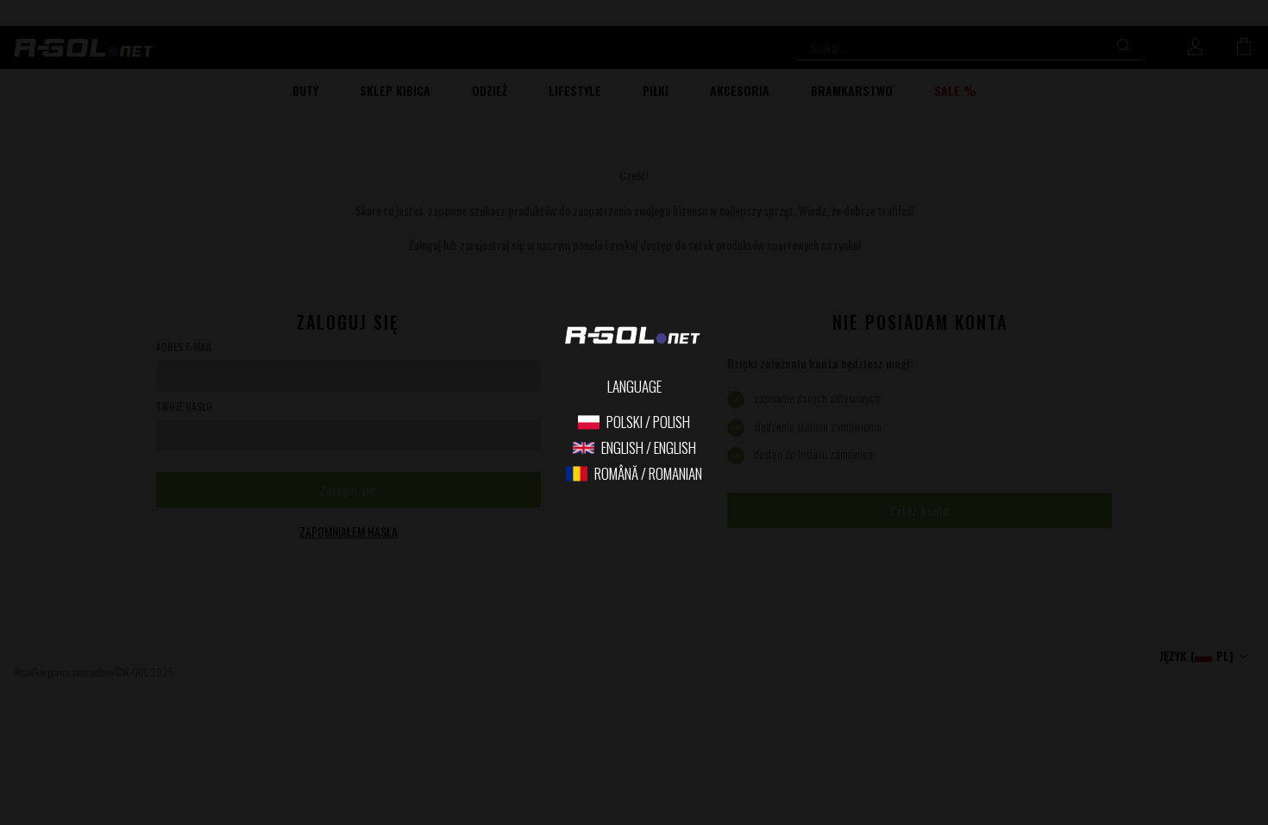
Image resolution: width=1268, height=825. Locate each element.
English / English (648, 448)
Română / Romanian (648, 474)
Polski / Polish (648, 422)
